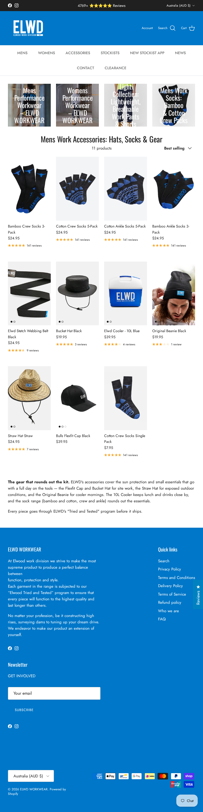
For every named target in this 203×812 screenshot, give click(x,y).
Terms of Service (172, 594)
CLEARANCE (115, 68)
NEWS (180, 52)
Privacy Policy (169, 569)
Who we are (168, 611)
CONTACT (85, 68)
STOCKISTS (110, 52)
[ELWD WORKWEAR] (28, 28)
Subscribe (24, 709)
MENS (22, 52)
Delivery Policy (170, 586)
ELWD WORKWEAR (34, 789)
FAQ (162, 619)
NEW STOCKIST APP (147, 52)
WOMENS (46, 52)
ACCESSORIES (78, 52)
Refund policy (169, 602)
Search (163, 561)
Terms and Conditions (176, 578)
